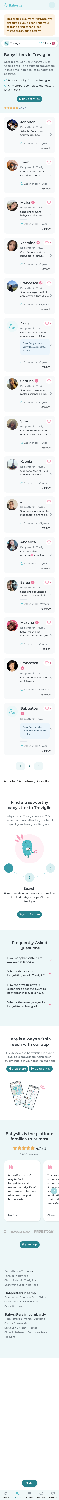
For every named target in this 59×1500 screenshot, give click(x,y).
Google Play (42, 1068)
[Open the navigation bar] (52, 5)
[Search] (6, 43)
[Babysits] (13, 5)
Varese (33, 1327)
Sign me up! (30, 1244)
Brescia (17, 1318)
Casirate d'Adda (29, 1301)
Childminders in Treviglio (19, 1280)
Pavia (44, 1332)
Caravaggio (11, 1297)
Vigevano (10, 1336)
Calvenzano (11, 1301)
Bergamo (39, 1318)
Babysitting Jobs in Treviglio (21, 1284)
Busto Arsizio (21, 1323)
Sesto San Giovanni (15, 1327)
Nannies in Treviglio (16, 1275)
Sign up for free (29, 98)
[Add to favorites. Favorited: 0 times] (49, 122)
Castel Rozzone (13, 1306)
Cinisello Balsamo (14, 1332)
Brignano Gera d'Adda (33, 1297)
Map (31, 1483)
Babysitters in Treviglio (18, 1271)
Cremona (33, 1332)
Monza (28, 1318)
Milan (7, 1318)
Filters (48, 43)
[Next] (38, 766)
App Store (19, 1068)
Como (7, 1323)
